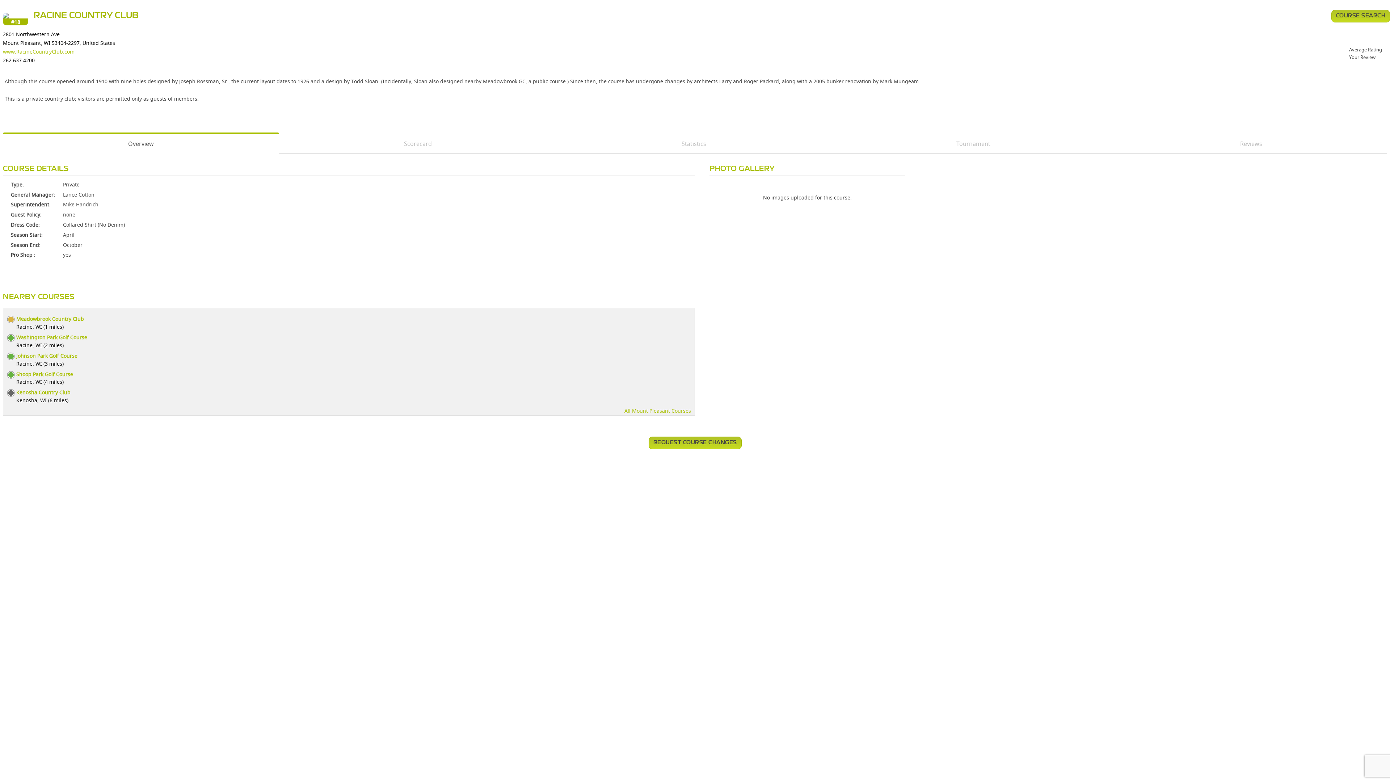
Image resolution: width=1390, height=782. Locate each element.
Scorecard (418, 144)
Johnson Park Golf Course (46, 355)
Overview (141, 144)
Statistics (694, 144)
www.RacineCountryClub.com (39, 51)
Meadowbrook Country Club (50, 318)
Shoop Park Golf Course (44, 374)
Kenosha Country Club (43, 392)
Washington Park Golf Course (51, 337)
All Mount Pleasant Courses (657, 410)
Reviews (1251, 144)
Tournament (973, 144)
